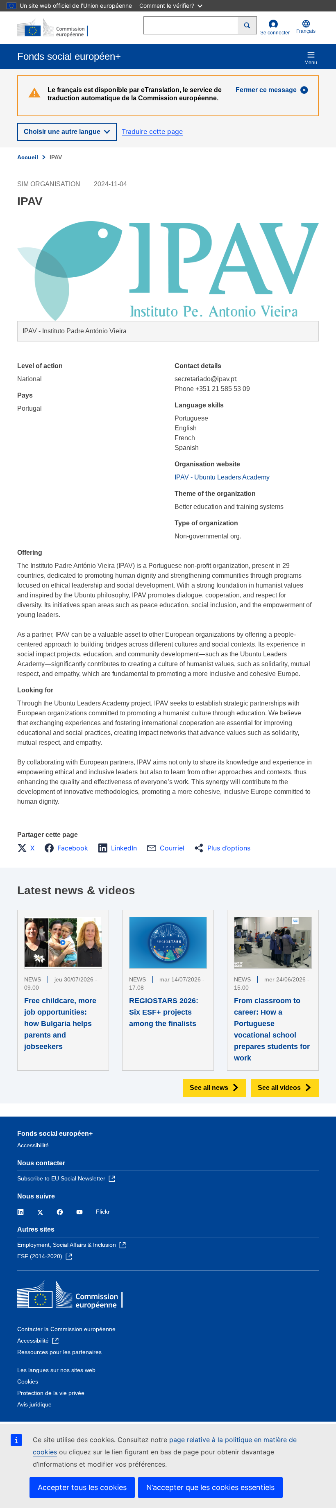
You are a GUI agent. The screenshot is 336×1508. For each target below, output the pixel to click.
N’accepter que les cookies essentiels (210, 1487)
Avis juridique (34, 1404)
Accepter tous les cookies (82, 1487)
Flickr (103, 1211)
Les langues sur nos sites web (56, 1370)
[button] (28, 848)
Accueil (27, 157)
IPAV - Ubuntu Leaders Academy (222, 477)
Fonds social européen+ (55, 1133)
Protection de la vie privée (50, 1393)
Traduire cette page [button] (152, 131)
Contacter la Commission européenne (66, 1329)
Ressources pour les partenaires (59, 1352)
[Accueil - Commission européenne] (57, 28)
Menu (310, 63)
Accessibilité (33, 1145)
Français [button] (306, 31)
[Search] (247, 25)
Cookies (27, 1381)
